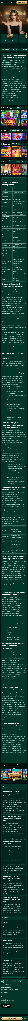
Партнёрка (4, 1002)
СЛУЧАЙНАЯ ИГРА (14, 774)
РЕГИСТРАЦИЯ (21, 2)
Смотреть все (14, 108)
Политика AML (5, 992)
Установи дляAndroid (6, 1006)
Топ (16, 49)
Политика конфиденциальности (9, 989)
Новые (7, 49)
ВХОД (12, 2)
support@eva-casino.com (8, 1000)
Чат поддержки (5, 999)
